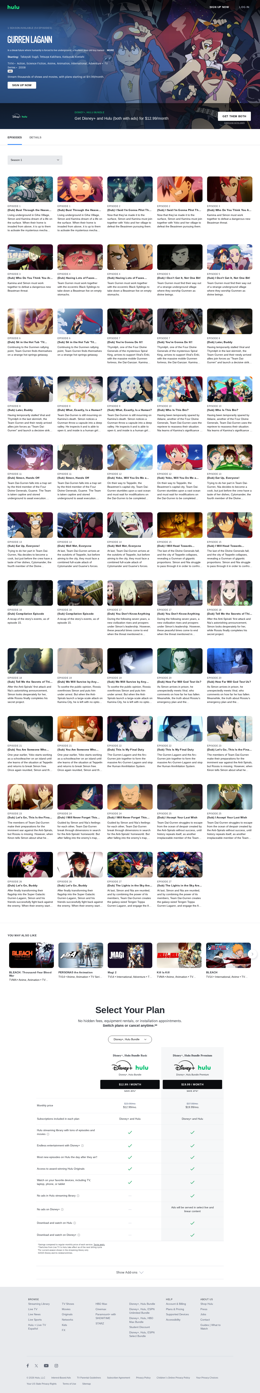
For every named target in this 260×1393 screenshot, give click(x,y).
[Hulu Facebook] (31, 1365)
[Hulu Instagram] (56, 1365)
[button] (15, 136)
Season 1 (16, 159)
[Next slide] (252, 954)
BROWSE (33, 1299)
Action (21, 63)
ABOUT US (206, 1299)
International (79, 63)
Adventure (95, 63)
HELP (169, 1299)
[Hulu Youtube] (49, 1365)
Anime (51, 63)
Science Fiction (36, 63)
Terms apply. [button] (99, 1245)
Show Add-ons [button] (126, 1272)
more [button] (110, 50)
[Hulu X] (39, 1365)
